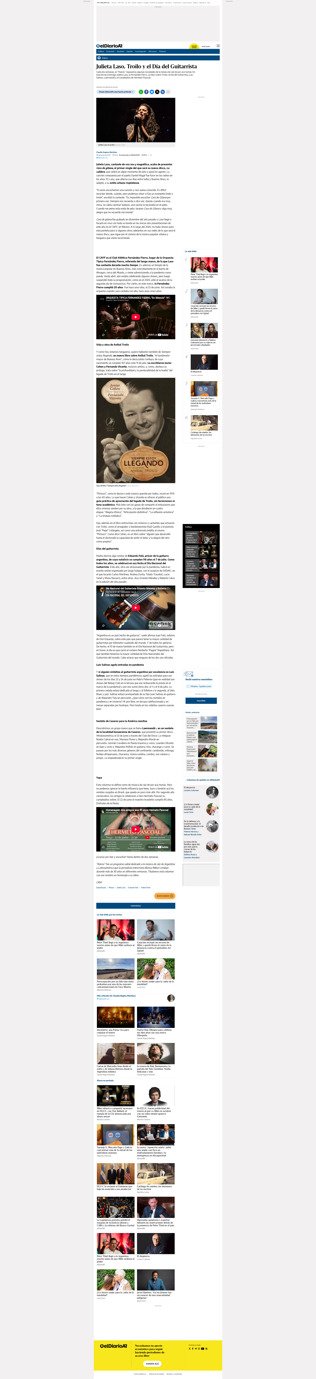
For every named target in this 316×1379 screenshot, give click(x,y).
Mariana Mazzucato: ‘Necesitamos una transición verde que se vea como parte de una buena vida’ (192, 751)
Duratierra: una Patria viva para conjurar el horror (113, 1031)
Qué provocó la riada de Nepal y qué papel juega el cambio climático (192, 737)
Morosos (114, 2)
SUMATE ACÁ (152, 1364)
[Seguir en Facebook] (192, 1349)
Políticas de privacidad (156, 1374)
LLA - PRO (127, 2)
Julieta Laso (121, 887)
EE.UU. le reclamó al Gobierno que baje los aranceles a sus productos (114, 1188)
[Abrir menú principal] (218, 46)
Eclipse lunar (202, 2)
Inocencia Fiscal (177, 2)
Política (101, 51)
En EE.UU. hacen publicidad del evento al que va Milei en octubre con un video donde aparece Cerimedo (154, 1112)
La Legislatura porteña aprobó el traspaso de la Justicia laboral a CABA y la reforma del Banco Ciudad (115, 1222)
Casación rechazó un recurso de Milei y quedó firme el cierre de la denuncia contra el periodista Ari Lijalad (154, 946)
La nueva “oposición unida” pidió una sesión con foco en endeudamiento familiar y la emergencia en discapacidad (154, 1151)
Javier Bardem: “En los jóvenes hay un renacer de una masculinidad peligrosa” (154, 1295)
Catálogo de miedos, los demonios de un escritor (154, 1188)
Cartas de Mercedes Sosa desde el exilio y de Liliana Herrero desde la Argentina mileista (114, 1069)
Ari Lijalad (146, 2)
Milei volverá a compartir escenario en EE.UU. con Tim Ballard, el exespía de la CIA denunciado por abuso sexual (114, 1112)
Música (111, 887)
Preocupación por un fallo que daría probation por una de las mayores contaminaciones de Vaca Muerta (115, 984)
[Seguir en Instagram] (199, 1349)
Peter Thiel (121, 2)
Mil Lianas (153, 51)
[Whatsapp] (141, 92)
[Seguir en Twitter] (190, 1349)
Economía (110, 51)
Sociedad (120, 51)
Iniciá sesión (206, 46)
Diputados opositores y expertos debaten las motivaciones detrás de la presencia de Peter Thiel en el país (155, 1222)
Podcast (162, 51)
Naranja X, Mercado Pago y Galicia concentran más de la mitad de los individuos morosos (114, 1150)
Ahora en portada (105, 1080)
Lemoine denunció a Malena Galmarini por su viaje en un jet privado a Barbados (203, 342)
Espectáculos (101, 887)
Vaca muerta (168, 2)
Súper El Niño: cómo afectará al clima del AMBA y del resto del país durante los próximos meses (192, 765)
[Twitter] (157, 92)
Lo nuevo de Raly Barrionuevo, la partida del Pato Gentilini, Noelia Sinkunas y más (153, 1069)
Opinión (130, 51)
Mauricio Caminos (103, 1119)
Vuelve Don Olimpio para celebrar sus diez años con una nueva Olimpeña (154, 1032)
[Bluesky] (152, 92)
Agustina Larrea (143, 1192)
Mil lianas (195, 2)
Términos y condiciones (174, 1374)
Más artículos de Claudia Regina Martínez (116, 996)
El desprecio (143, 1256)
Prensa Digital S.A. (140, 1374)
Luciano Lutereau (187, 2)
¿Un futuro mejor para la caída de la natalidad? (155, 983)
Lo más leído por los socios (109, 914)
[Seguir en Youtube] (202, 1349)
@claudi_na (103, 158)
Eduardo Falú (133, 887)
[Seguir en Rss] (206, 1349)
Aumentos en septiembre (157, 2)
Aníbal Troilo (145, 887)
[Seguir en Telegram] (196, 1349)
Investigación (140, 51)
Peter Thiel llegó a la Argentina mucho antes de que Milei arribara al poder (115, 945)
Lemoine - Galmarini (137, 2)
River (208, 2)
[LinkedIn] (162, 92)
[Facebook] (146, 92)
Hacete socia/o (194, 46)
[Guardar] (168, 92)
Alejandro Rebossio (104, 990)
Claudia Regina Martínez (106, 152)
